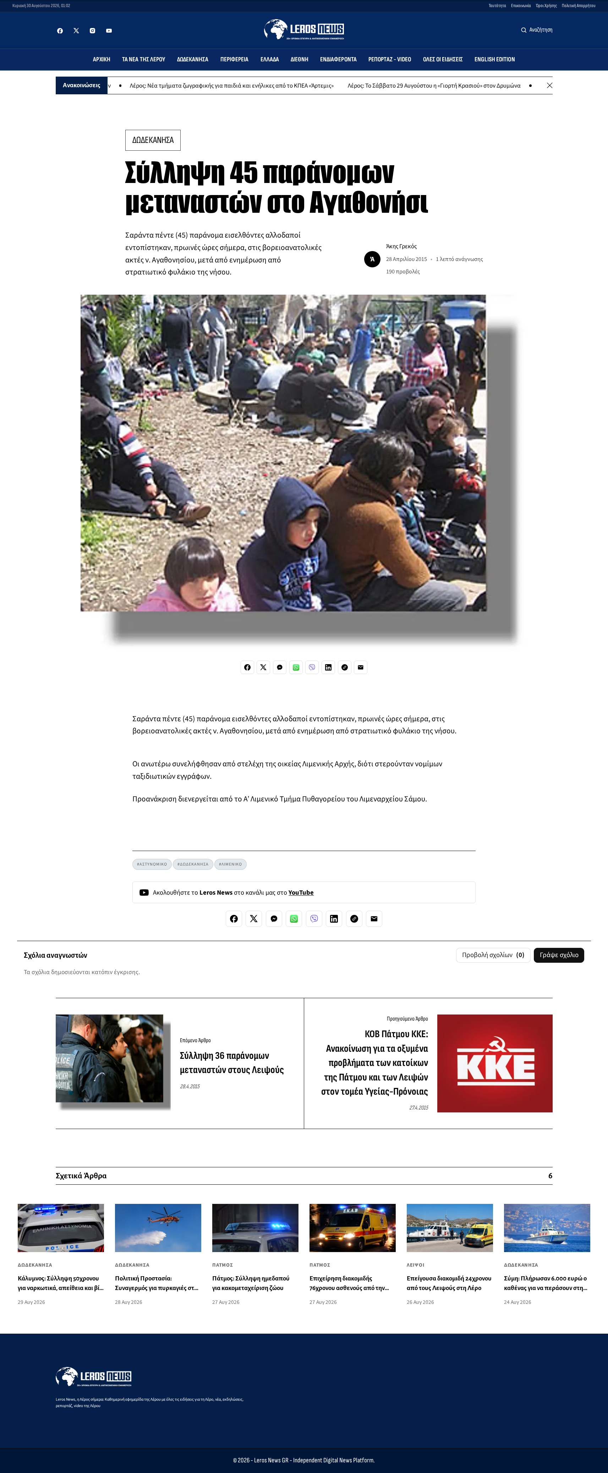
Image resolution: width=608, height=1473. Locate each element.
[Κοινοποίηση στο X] (263, 667)
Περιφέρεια (234, 59)
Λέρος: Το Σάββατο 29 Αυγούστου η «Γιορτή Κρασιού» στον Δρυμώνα (390, 85)
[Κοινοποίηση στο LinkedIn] (328, 667)
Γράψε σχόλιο (559, 955)
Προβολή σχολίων (493, 955)
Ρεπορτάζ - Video (389, 59)
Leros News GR (271, 1460)
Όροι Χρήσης (546, 6)
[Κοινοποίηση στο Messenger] (279, 667)
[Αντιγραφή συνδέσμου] (344, 667)
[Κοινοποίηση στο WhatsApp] (296, 667)
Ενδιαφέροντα (338, 59)
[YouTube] (109, 31)
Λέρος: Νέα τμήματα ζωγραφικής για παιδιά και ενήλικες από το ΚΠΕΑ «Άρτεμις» (188, 85)
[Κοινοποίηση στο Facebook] (247, 667)
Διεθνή (299, 59)
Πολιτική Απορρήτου (579, 6)
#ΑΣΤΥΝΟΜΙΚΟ (152, 864)
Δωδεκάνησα (193, 59)
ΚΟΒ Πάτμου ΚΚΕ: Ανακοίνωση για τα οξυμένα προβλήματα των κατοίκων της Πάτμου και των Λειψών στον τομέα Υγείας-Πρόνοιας (374, 1063)
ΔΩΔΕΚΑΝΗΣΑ (153, 140)
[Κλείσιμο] (550, 85)
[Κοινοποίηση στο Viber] (312, 667)
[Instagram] (92, 31)
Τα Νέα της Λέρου (143, 59)
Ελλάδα (270, 59)
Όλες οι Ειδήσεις (443, 59)
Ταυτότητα (497, 6)
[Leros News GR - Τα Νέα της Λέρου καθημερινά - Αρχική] (304, 29)
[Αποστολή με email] (360, 667)
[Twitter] (76, 31)
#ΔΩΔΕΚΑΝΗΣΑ (193, 864)
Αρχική (101, 59)
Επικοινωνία (521, 6)
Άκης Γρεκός (401, 246)
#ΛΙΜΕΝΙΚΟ (230, 864)
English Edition (495, 59)
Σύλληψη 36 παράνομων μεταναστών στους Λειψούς (232, 1063)
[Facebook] (60, 31)
